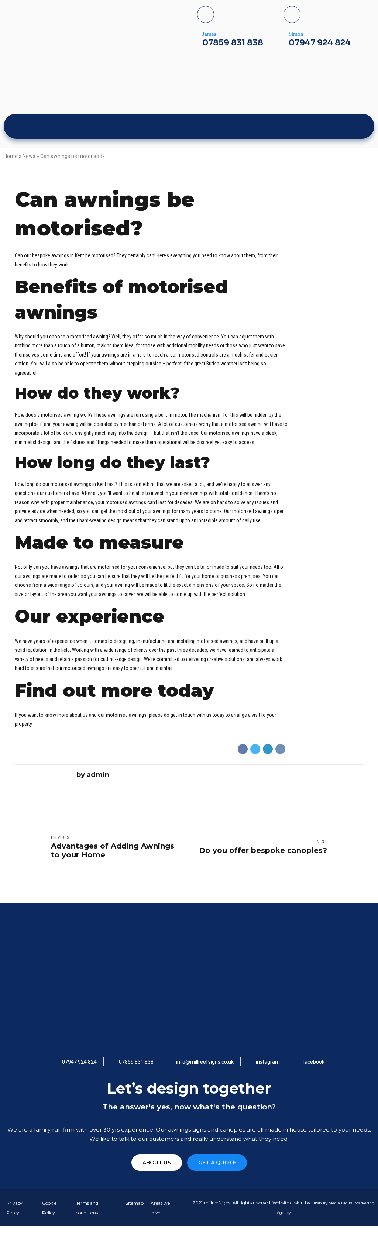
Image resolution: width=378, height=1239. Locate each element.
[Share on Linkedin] (268, 749)
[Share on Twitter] (255, 749)
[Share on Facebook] (243, 749)
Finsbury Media (326, 1203)
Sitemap (135, 1203)
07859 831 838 (232, 43)
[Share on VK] (280, 749)
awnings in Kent (67, 255)
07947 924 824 (320, 43)
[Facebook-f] (326, 126)
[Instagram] (342, 126)
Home (11, 156)
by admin (92, 774)
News (29, 156)
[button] (156, 1162)
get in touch (183, 715)
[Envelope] (358, 126)
